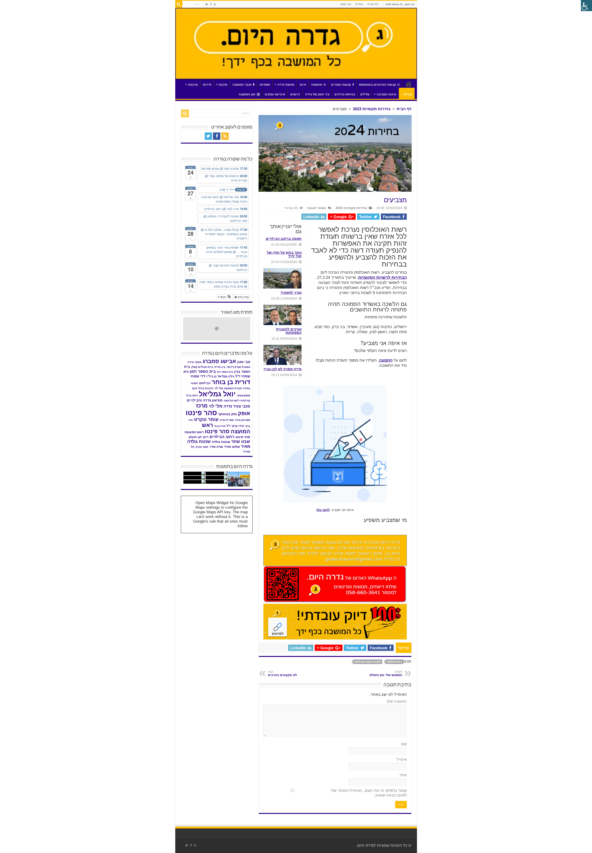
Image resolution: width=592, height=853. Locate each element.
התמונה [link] (385, 360)
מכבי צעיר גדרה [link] (237, 406)
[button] (224, 297)
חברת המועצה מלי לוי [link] (228, 388)
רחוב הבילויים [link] (222, 437)
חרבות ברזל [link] (205, 388)
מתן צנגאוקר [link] (227, 414)
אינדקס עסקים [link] (275, 94)
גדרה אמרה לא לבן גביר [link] (282, 369)
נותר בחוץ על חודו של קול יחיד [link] (284, 254)
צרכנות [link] (193, 84)
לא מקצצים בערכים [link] (282, 673)
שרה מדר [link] (216, 446)
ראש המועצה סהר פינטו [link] (226, 428)
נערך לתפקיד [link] (291, 293)
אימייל (402, 759)
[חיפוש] (178, 4)
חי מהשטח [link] (318, 84)
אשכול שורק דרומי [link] (238, 367)
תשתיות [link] (265, 84)
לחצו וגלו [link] (323, 510)
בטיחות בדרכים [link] (344, 94)
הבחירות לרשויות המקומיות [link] (382, 277)
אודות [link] (359, 4)
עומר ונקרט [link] (206, 419)
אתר (403, 775)
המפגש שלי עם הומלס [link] (386, 673)
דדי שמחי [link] (197, 376)
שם (404, 744)
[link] (215, 4)
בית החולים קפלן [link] (202, 367)
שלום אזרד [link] (232, 446)
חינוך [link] (302, 84)
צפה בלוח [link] (243, 297)
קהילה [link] (408, 94)
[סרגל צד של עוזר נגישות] (586, 5)
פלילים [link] (364, 94)
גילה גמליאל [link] (226, 376)
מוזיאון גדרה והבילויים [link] (204, 400)
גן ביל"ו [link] (211, 376)
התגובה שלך (396, 701)
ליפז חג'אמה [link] (231, 400)
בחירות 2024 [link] (394, 661)
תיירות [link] (207, 84)
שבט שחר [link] (240, 441)
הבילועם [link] (204, 383)
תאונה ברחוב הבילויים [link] (284, 239)
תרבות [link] (223, 84)
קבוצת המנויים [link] (341, 84)
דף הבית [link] (372, 4)
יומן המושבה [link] (247, 94)
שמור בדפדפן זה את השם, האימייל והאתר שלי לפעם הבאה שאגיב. (369, 792)
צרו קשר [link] (345, 4)
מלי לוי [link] (215, 406)
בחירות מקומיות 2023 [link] (372, 109)
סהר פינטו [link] (201, 413)
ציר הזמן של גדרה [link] (317, 94)
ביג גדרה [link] (219, 367)
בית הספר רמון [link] (203, 371)
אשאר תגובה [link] (316, 208)
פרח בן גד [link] (219, 426)
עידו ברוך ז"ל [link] (235, 426)
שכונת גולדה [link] (221, 442)
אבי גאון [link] (243, 362)
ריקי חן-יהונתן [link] (198, 437)
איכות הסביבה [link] (386, 94)
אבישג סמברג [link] (219, 361)
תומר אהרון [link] (202, 446)
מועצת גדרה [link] (286, 84)
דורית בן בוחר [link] (231, 382)
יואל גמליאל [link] (217, 394)
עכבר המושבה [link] (242, 84)
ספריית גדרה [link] (226, 420)
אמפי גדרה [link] (194, 362)
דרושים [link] (295, 94)
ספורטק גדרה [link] (242, 420)
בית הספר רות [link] (225, 371)
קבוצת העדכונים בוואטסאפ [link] (377, 84)
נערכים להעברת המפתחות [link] (289, 331)
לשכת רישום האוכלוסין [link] (368, 661)
